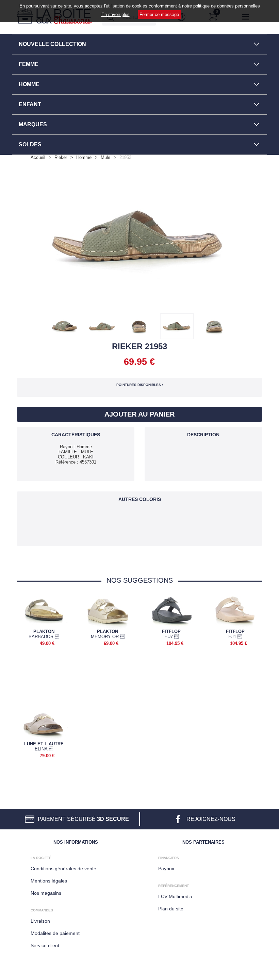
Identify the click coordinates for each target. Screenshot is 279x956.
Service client (45, 945)
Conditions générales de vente (63, 868)
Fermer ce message (159, 14)
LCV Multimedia (175, 896)
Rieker (60, 157)
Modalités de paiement (55, 933)
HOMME (29, 84)
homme (84, 157)
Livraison (40, 921)
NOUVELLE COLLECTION (52, 44)
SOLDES (30, 144)
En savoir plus (115, 14)
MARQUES (33, 124)
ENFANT (30, 104)
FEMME (28, 64)
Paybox (166, 868)
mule (105, 157)
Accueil (38, 157)
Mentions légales (49, 881)
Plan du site (170, 908)
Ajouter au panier (139, 414)
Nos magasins (46, 893)
